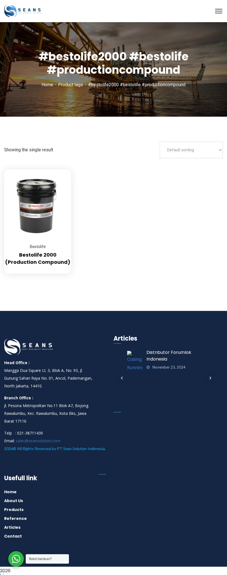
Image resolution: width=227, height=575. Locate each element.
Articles (12, 527)
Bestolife (38, 246)
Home (47, 84)
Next (210, 378)
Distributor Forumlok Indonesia (168, 355)
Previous (122, 378)
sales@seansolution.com (38, 440)
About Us (13, 501)
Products (14, 509)
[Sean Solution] (22, 11)
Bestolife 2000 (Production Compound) (37, 258)
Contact (13, 536)
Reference (15, 518)
